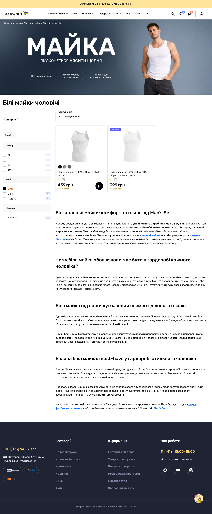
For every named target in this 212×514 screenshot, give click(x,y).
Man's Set (160, 408)
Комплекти (63, 466)
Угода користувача (121, 459)
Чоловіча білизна (23, 23)
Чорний (28, 198)
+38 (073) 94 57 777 (19, 449)
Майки (37, 23)
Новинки (62, 473)
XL (28, 165)
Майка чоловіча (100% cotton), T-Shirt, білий (79, 174)
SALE (59, 481)
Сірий (28, 193)
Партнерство (117, 481)
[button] (147, 13)
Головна (8, 23)
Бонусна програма (121, 466)
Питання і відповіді (121, 452)
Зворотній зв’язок (121, 488)
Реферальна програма (124, 473)
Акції (59, 488)
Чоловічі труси (66, 452)
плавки (77, 408)
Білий (8, 135)
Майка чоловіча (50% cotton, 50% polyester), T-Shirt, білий (128, 174)
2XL (28, 170)
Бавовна (28, 217)
